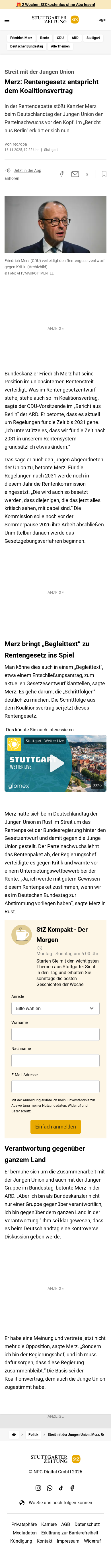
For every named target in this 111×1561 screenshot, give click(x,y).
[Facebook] (72, 1487)
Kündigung (21, 1541)
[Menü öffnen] (7, 20)
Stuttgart (93, 38)
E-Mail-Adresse (24, 1075)
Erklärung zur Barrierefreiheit (69, 1533)
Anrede (17, 996)
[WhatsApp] (49, 1487)
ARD (75, 38)
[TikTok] (61, 1487)
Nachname (21, 1048)
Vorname (19, 1022)
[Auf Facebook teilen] (61, 174)
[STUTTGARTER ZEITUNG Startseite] (55, 20)
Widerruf (92, 1541)
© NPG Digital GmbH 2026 (55, 1471)
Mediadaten (25, 1533)
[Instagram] (38, 1487)
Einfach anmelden (55, 1127)
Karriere (49, 1524)
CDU (60, 38)
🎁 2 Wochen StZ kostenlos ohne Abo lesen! (55, 4)
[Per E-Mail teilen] (75, 174)
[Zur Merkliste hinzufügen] (102, 174)
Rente (44, 38)
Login (101, 19)
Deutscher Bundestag (26, 46)
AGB (65, 1524)
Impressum (68, 1541)
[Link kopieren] (51, 174)
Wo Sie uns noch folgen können (60, 1502)
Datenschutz (87, 1524)
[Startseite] (14, 1435)
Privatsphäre (24, 1524)
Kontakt (44, 1541)
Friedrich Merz (21, 38)
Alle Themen (60, 46)
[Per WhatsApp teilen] (87, 174)
